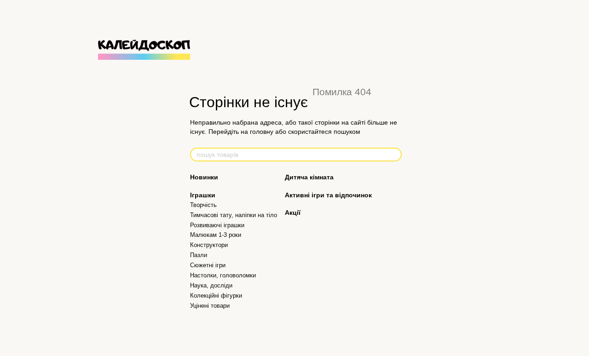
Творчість (203, 204)
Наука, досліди (211, 285)
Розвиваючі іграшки (217, 225)
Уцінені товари (210, 305)
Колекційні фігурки (216, 295)
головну (261, 131)
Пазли (198, 255)
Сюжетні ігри (207, 265)
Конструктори (209, 244)
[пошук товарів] (394, 154)
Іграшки (202, 195)
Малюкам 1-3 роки (215, 234)
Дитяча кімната (309, 177)
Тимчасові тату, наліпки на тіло (233, 215)
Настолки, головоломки (223, 275)
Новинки (204, 177)
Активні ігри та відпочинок (328, 195)
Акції (292, 212)
